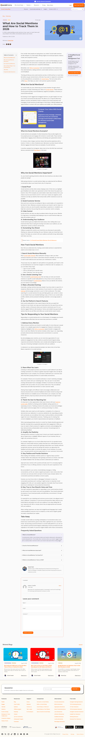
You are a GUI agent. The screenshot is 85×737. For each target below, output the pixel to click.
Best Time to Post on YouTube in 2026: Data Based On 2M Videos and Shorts (41, 666)
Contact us (29, 706)
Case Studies (17, 704)
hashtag (23, 291)
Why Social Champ (19, 5)
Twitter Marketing (8, 663)
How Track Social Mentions (9, 63)
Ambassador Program (18, 719)
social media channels (29, 255)
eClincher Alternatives (59, 714)
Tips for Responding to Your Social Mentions (9, 66)
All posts (26, 9)
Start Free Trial (78, 5)
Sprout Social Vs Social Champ (43, 711)
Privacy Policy (65, 734)
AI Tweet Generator (74, 706)
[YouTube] (21, 734)
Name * (24, 603)
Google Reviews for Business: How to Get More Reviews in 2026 (69, 666)
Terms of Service (80, 734)
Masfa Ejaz (63, 675)
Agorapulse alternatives (59, 706)
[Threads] (18, 734)
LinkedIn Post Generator (75, 714)
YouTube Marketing (35, 663)
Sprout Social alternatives (60, 709)
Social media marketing (35, 9)
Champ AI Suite (4, 720)
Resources (36, 5)
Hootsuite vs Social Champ (43, 701)
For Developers (30, 711)
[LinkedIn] (10, 44)
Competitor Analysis (5, 718)
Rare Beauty (37, 150)
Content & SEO (52, 9)
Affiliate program (17, 709)
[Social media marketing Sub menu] (41, 9)
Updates (16, 706)
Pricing (43, 5)
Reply (60, 585)
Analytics (3, 709)
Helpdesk (29, 704)
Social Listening (4, 711)
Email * (24, 608)
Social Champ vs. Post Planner (43, 709)
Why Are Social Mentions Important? (9, 60)
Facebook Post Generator (75, 719)
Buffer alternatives (58, 704)
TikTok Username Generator (76, 709)
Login (70, 5)
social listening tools (35, 277)
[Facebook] (6, 44)
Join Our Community (18, 716)
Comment (25, 614)
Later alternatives (58, 711)
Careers (15, 714)
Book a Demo (50, 5)
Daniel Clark (10, 40)
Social (9, 19)
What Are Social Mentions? (9, 57)
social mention (50, 89)
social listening (38, 280)
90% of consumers (34, 68)
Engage (3, 704)
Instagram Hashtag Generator (76, 701)
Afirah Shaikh (10, 675)
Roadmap (16, 711)
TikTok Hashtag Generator (75, 704)
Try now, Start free (74, 72)
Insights (45, 9)
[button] (10, 55)
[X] (8, 44)
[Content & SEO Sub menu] (57, 9)
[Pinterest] (24, 734)
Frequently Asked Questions (9, 71)
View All (80, 644)
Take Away (6, 69)
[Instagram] (8, 734)
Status (28, 701)
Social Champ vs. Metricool (43, 706)
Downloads (16, 721)
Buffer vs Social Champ (42, 704)
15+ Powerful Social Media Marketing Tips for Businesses (43, 240)
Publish (2, 701)
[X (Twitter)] (5, 734)
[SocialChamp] (6, 5)
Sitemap (72, 734)
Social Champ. (45, 79)
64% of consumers (39, 329)
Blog (4, 16)
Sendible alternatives (59, 716)
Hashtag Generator (74, 716)
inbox (26, 81)
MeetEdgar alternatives (59, 721)
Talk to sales (29, 709)
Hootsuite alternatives (59, 701)
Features (29, 5)
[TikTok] (11, 734)
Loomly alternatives (58, 719)
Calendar (3, 706)
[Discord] (27, 734)
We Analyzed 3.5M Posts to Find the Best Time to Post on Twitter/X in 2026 (15, 666)
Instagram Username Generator (77, 711)
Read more (23, 675)
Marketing (8, 16)
